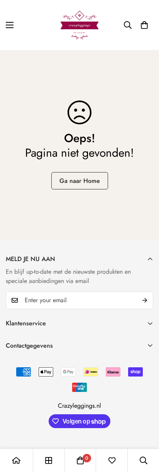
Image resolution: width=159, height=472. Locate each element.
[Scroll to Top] (145, 431)
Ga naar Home (79, 180)
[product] (16, 460)
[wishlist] (112, 460)
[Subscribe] (144, 300)
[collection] (48, 460)
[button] (144, 25)
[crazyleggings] (79, 25)
